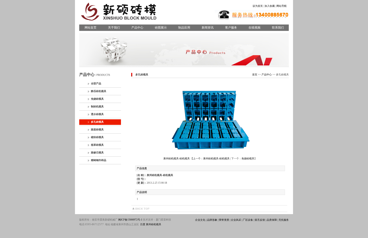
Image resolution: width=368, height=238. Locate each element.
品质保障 (271, 219)
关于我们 (114, 27)
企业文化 (200, 219)
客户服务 (231, 27)
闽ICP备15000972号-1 (130, 219)
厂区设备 (247, 219)
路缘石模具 (97, 152)
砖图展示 (161, 27)
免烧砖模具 (97, 98)
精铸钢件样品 (98, 160)
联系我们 (278, 27)
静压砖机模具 (98, 91)
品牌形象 (211, 219)
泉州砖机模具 (153, 224)
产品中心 (137, 27)
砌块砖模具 (97, 137)
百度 (142, 224)
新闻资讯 (208, 27)
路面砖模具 (97, 129)
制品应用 (184, 27)
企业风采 (235, 219)
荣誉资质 (223, 219)
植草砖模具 (97, 144)
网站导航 (281, 5)
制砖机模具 (97, 106)
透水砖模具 (97, 114)
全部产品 (96, 83)
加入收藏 (269, 5)
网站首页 (90, 27)
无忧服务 (283, 219)
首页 (254, 74)
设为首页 (258, 5)
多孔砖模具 (97, 121)
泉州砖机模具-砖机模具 (216, 158)
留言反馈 (259, 219)
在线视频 (254, 27)
